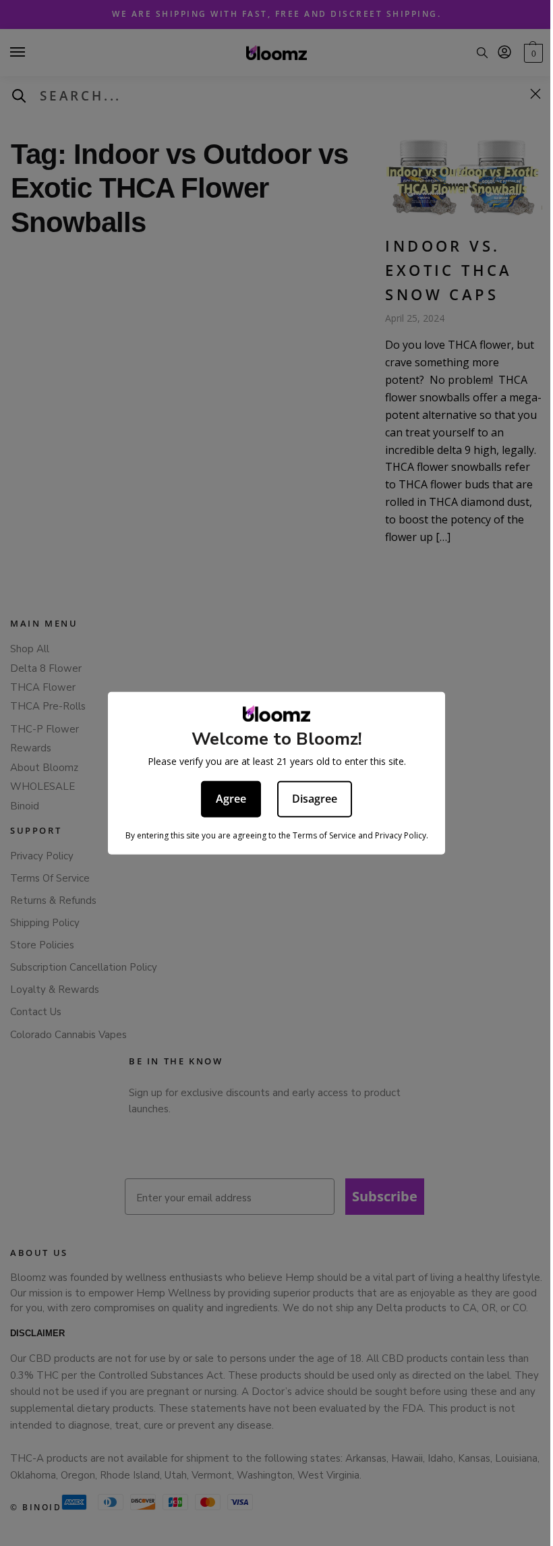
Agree (231, 798)
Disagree (314, 798)
